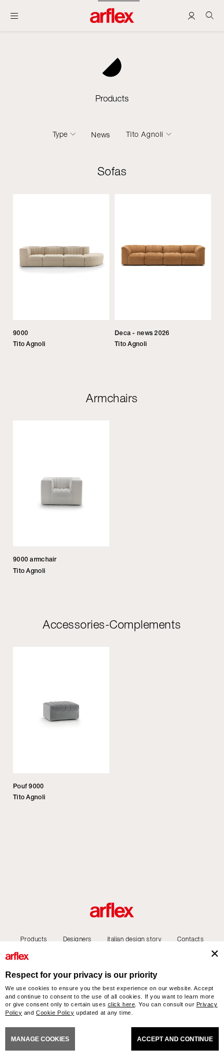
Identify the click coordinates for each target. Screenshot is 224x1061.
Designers (77, 939)
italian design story (134, 939)
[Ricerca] (210, 15)
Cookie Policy (55, 1012)
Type (60, 134)
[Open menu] (14, 15)
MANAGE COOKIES (40, 1039)
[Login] (191, 15)
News (100, 134)
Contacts (190, 939)
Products (33, 939)
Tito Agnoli (145, 134)
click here (121, 1004)
